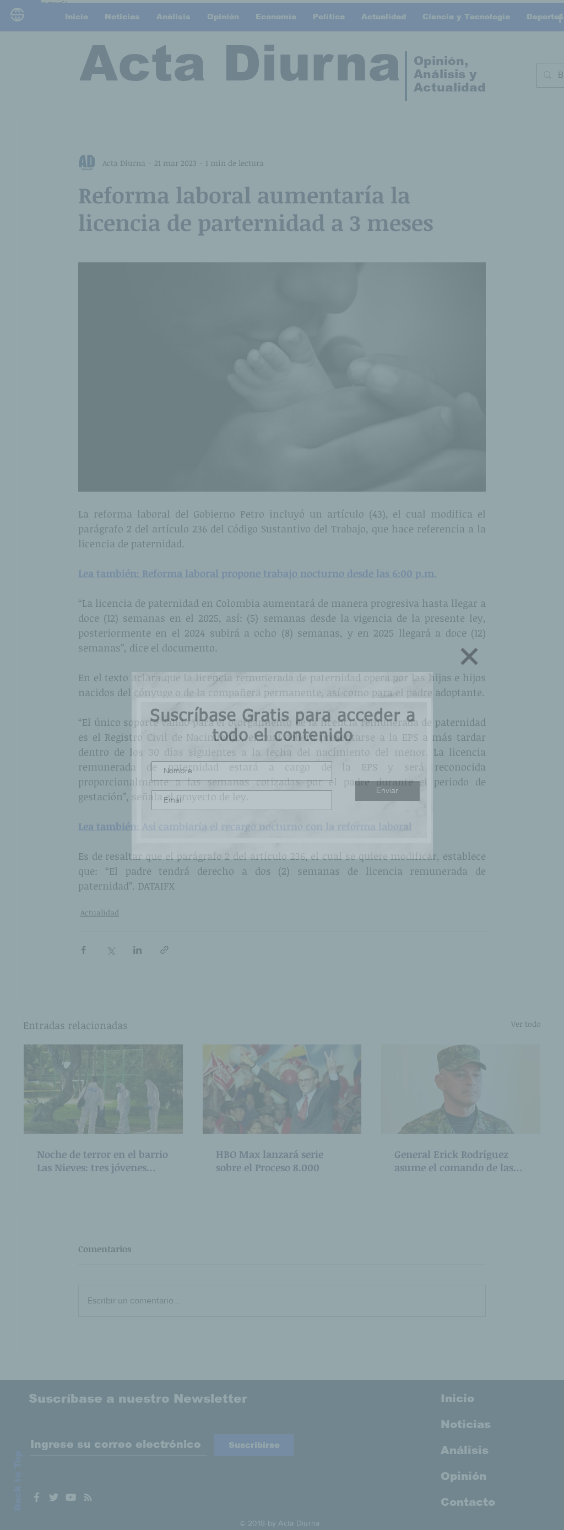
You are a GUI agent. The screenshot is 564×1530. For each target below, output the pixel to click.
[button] (469, 656)
